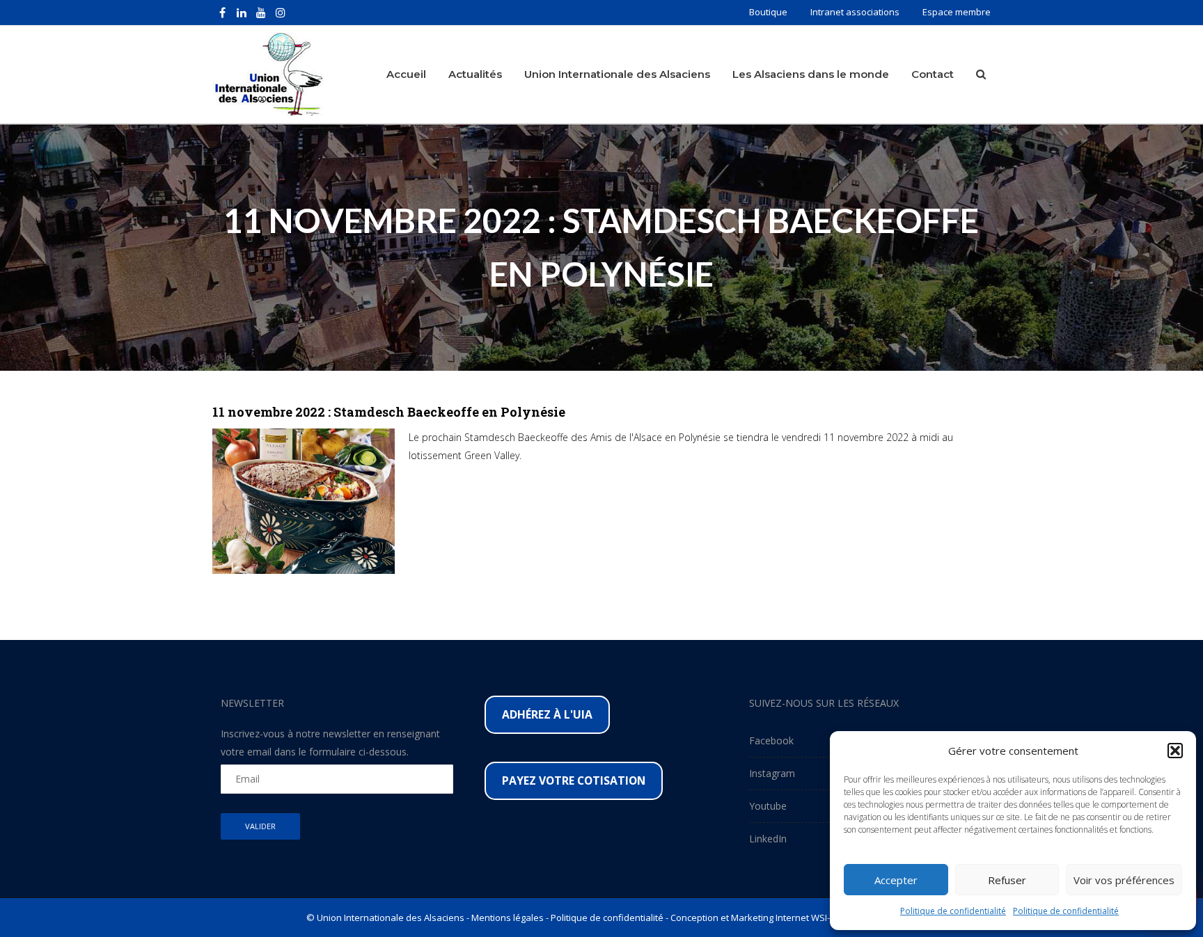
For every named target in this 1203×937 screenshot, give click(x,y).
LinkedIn (768, 838)
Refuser (1007, 880)
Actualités (475, 74)
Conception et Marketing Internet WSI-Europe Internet (783, 917)
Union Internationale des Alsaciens (617, 74)
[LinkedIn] (241, 12)
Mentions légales (507, 917)
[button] (1175, 751)
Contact (932, 74)
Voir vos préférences (1124, 880)
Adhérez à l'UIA (547, 714)
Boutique (768, 12)
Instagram (772, 773)
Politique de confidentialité (953, 911)
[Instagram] (280, 12)
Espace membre (956, 12)
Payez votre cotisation (573, 780)
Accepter (896, 880)
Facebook (771, 740)
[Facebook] (222, 12)
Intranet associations (854, 12)
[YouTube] (261, 12)
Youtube (768, 805)
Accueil (406, 74)
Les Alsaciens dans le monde (810, 74)
